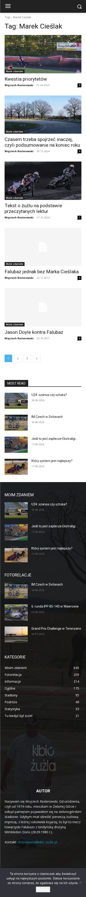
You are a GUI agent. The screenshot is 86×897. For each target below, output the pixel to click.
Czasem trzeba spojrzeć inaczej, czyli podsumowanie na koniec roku (42, 142)
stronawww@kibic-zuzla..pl (37, 842)
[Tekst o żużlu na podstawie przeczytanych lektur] (43, 181)
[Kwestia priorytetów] (43, 54)
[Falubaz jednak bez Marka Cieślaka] (43, 247)
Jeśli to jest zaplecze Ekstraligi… (54, 439)
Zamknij (43, 889)
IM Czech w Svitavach (47, 417)
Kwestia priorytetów (26, 79)
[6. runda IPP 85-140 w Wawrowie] (16, 612)
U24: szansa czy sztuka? (49, 395)
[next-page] (37, 358)
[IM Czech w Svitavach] (16, 423)
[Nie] (80, 882)
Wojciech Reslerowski (19, 85)
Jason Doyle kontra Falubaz (34, 332)
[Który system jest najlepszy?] (16, 467)
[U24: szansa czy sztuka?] (16, 401)
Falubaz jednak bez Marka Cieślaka (42, 271)
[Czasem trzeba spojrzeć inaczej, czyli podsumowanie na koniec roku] (43, 115)
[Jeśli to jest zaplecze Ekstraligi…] (16, 445)
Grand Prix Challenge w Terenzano (56, 628)
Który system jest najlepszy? (51, 461)
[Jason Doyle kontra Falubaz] (43, 307)
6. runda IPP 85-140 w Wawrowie (55, 606)
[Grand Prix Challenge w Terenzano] (16, 634)
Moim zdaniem (14, 71)
